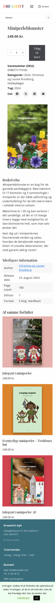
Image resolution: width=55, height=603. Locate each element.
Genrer (9, 17)
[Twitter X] (26, 94)
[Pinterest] (34, 94)
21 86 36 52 (13, 573)
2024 (27, 75)
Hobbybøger (15, 83)
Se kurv (45, 6)
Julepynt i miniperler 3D (19, 512)
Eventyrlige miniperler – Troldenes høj (27, 442)
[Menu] (32, 6)
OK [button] (36, 598)
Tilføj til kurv (37, 53)
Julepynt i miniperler (17, 373)
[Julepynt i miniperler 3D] (27, 480)
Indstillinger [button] (23, 597)
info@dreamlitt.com (18, 570)
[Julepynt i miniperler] (27, 342)
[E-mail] (43, 94)
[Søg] (48, 18)
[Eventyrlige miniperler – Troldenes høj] (27, 409)
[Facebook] (17, 94)
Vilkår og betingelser (14, 578)
